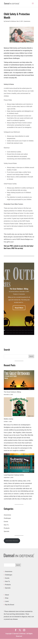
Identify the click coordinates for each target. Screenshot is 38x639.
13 (22, 330)
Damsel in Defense (10, 21)
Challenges (7, 518)
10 (17, 330)
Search (18, 565)
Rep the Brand (9, 604)
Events (6, 521)
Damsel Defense (14, 291)
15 (25, 330)
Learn (7, 601)
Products (15, 294)
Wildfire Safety (8, 419)
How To (6, 525)
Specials (6, 531)
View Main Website (12, 541)
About (7, 595)
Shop (6, 598)
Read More (19, 308)
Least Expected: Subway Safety (14, 475)
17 (28, 330)
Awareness (27, 21)
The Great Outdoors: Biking (19, 288)
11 (19, 330)
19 (31, 330)
